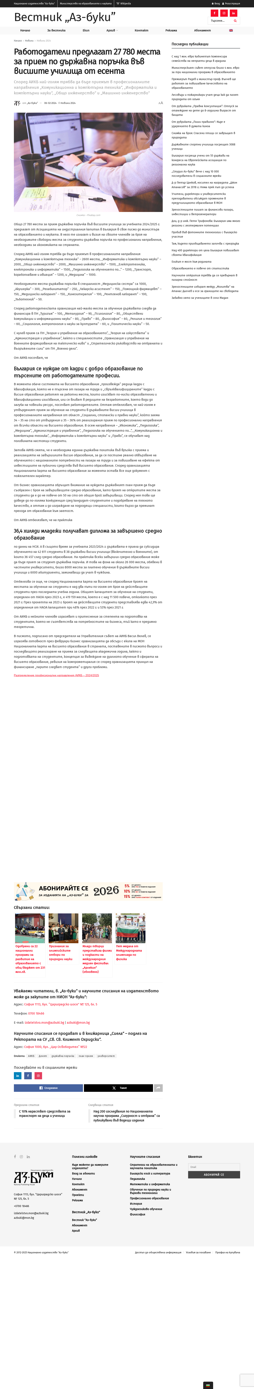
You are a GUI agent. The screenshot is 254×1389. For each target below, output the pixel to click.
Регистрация (232, 3)
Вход (217, 3)
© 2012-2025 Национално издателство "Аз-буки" (41, 1252)
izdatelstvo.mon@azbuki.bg (44, 1022)
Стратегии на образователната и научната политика (153, 1166)
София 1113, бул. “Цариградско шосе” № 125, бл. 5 (60, 1004)
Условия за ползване (198, 1252)
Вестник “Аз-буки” (84, 1220)
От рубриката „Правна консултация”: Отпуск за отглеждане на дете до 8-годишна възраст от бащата (205, 110)
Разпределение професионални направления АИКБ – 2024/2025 (56, 675)
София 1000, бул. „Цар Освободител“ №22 (55, 1047)
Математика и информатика (150, 1184)
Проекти (78, 1195)
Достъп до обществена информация (158, 1252)
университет (106, 1056)
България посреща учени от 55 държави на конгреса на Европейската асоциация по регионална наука (200, 160)
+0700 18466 (21, 1206)
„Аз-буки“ (32, 103)
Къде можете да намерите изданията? (90, 1166)
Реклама (171, 30)
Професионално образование (149, 1198)
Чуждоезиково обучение (146, 1209)
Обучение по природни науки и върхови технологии (150, 1191)
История (136, 1203)
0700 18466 (36, 1013)
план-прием (86, 1056)
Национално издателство (34, 3)
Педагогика (137, 1179)
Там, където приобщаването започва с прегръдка (205, 243)
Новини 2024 (44, 40)
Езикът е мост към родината (192, 261)
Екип (86, 30)
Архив (111, 30)
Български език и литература (150, 1173)
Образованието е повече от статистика (200, 268)
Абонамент (202, 30)
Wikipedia (125, 3)
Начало (25, 30)
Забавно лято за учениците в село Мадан (200, 298)
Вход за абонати (83, 1173)
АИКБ (31, 1056)
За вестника (56, 30)
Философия (137, 1214)
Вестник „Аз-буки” (64, 17)
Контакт (141, 30)
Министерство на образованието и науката (86, 3)
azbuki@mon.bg (78, 1022)
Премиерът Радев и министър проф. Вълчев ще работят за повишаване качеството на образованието (204, 83)
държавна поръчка (63, 1056)
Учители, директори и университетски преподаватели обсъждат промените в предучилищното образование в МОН (199, 198)
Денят (43, 1056)
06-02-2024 (50, 103)
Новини (29, 40)
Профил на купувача (227, 1252)
